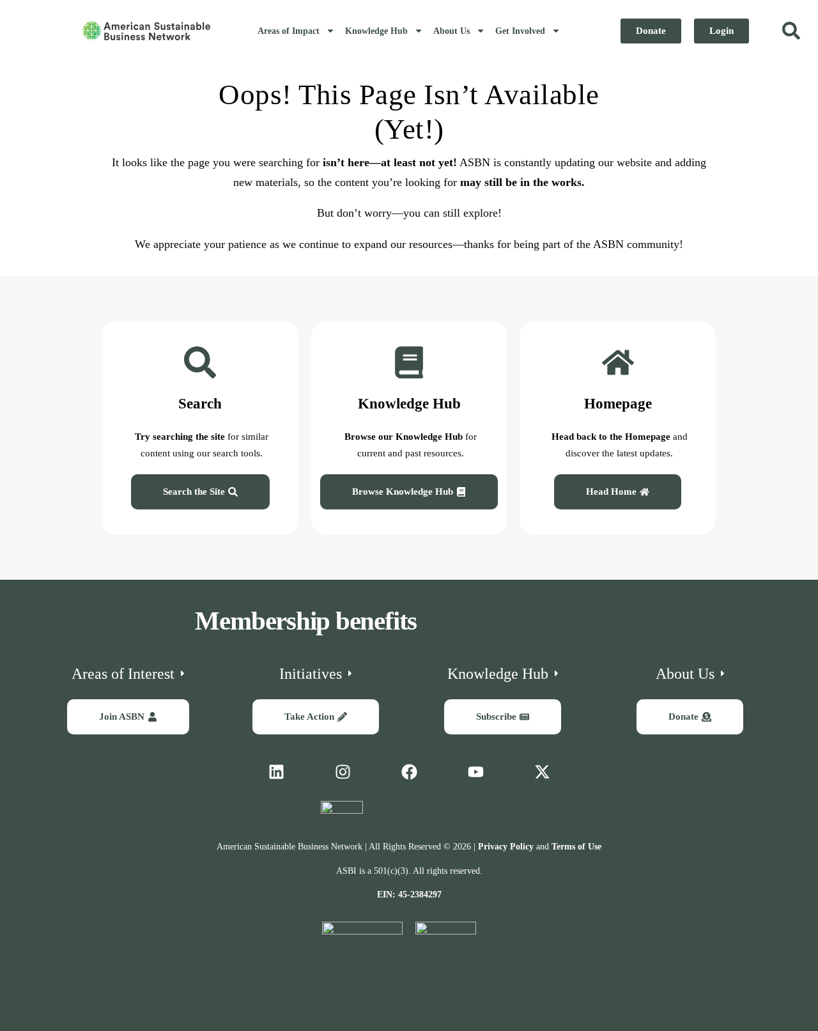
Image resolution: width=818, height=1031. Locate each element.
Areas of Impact (289, 31)
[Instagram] (343, 772)
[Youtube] (475, 772)
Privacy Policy (506, 846)
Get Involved (520, 31)
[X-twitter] (542, 772)
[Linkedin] (276, 772)
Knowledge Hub (376, 31)
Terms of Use (576, 846)
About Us (451, 31)
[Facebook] (409, 772)
